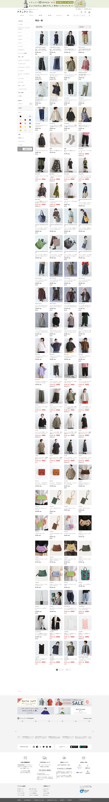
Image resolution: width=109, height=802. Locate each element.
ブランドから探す (21, 795)
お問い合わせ (45, 795)
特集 (68, 15)
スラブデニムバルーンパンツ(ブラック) (70, 100)
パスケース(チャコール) (84, 508)
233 (67, 669)
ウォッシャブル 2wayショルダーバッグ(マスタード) (85, 228)
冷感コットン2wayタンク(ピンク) (84, 634)
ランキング (58, 15)
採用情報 (69, 800)
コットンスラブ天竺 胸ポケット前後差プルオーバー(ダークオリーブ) (70, 407)
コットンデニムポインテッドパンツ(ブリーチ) (85, 609)
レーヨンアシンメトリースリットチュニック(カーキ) (85, 176)
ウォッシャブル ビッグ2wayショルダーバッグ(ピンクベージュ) (56, 255)
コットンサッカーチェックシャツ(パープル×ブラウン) (70, 306)
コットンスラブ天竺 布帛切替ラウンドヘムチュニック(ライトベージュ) (70, 433)
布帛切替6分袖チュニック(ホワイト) (41, 100)
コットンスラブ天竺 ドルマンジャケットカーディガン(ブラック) (41, 433)
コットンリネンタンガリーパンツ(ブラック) (56, 280)
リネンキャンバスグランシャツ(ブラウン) (85, 356)
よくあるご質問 (46, 793)
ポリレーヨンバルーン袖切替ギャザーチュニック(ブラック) (85, 433)
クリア (20, 149)
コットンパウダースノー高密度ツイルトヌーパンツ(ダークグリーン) (85, 331)
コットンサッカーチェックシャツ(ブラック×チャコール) (85, 306)
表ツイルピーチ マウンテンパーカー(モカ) (70, 483)
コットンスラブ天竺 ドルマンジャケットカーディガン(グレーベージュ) (85, 407)
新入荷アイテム (20, 789)
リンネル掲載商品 (32, 793)
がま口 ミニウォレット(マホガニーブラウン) (56, 559)
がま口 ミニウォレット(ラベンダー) (41, 559)
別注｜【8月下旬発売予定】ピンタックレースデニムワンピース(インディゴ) (56, 50)
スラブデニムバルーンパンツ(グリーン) (85, 100)
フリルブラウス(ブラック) (41, 150)
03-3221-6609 (45, 770)
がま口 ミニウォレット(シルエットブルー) (56, 585)
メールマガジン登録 (25, 770)
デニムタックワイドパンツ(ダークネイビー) (56, 75)
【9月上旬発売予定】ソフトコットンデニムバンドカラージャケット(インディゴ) (70, 50)
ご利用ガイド (45, 791)
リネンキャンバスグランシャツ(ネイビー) (56, 356)
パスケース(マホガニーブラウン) (56, 534)
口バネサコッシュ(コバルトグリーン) (56, 609)
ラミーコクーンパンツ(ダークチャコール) (56, 407)
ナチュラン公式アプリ (25, 772)
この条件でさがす (27, 149)
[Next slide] (93, 731)
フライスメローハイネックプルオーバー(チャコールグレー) (70, 331)
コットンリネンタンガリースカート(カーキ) (70, 280)
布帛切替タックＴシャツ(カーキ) (70, 659)
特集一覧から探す (32, 789)
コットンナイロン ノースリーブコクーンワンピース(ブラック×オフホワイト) (70, 458)
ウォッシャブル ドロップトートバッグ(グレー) (56, 228)
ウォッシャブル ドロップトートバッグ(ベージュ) (85, 203)
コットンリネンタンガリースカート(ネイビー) (85, 280)
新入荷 (40, 15)
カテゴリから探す (21, 793)
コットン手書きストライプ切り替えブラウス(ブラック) (41, 202)
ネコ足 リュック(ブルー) (85, 584)
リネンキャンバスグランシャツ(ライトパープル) (41, 382)
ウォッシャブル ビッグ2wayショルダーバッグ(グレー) (70, 255)
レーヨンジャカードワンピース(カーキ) (56, 202)
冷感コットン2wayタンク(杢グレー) (55, 634)
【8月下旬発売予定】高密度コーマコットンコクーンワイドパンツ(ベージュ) (85, 50)
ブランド (31, 15)
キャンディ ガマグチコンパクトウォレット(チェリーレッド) (41, 483)
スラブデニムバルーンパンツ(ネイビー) (41, 126)
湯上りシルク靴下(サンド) (56, 150)
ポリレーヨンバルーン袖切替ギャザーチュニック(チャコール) (56, 458)
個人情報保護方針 (27, 800)
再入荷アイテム (20, 791)
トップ (19, 691)
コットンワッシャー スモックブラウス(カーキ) (70, 75)
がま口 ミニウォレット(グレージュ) (85, 534)
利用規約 (19, 800)
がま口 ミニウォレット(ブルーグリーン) (41, 585)
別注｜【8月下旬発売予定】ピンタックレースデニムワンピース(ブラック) (41, 50)
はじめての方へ (46, 789)
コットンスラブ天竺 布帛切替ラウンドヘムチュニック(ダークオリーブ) (56, 433)
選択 (31, 103)
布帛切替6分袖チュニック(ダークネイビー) (56, 100)
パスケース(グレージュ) (69, 508)
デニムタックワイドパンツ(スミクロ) (41, 75)
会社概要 (61, 800)
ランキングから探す (33, 791)
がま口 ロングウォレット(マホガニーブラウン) (84, 483)
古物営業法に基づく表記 (52, 800)
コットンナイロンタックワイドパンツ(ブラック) (85, 382)
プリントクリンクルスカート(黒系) (56, 176)
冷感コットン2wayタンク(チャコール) (41, 659)
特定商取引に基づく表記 (39, 800)
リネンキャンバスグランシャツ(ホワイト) (41, 356)
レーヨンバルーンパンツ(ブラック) (85, 151)
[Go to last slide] (15, 731)
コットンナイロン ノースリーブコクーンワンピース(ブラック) (85, 458)
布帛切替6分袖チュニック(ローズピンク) (85, 75)
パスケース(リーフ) (39, 533)
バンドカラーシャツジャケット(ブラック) (85, 659)
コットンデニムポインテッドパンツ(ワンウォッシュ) (70, 609)
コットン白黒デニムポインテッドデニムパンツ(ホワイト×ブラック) (41, 634)
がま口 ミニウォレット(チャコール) (85, 559)
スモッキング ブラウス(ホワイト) (70, 202)
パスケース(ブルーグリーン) (55, 509)
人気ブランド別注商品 (33, 795)
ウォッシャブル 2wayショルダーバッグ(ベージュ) (70, 228)
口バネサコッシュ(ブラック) (41, 609)
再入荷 (49, 15)
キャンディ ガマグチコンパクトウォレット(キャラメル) (56, 483)
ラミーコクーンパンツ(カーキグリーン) (41, 407)
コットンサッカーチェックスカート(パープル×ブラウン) (41, 306)
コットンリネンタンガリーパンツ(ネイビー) (41, 280)
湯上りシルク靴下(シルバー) (70, 151)
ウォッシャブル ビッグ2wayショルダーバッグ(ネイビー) (85, 255)
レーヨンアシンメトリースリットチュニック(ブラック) (70, 176)
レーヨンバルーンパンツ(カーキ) (41, 176)
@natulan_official (87, 718)
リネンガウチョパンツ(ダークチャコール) (70, 382)
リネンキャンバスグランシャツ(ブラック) (70, 356)
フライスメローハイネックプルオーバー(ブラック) (56, 331)
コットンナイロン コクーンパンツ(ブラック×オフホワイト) (56, 382)
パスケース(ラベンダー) (69, 533)
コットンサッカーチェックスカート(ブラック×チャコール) (56, 306)
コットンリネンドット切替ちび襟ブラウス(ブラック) (70, 126)
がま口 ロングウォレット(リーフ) (41, 509)
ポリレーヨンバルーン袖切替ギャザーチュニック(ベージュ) (41, 458)
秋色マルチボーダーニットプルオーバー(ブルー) (85, 126)
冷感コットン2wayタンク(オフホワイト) (70, 634)
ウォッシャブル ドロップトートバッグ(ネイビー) (41, 228)
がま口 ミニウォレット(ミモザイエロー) (70, 559)
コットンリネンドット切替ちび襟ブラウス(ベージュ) (56, 126)
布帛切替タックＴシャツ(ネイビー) (56, 659)
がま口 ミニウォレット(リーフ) (70, 585)
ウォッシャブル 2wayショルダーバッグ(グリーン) (41, 255)
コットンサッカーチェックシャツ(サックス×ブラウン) (41, 331)
